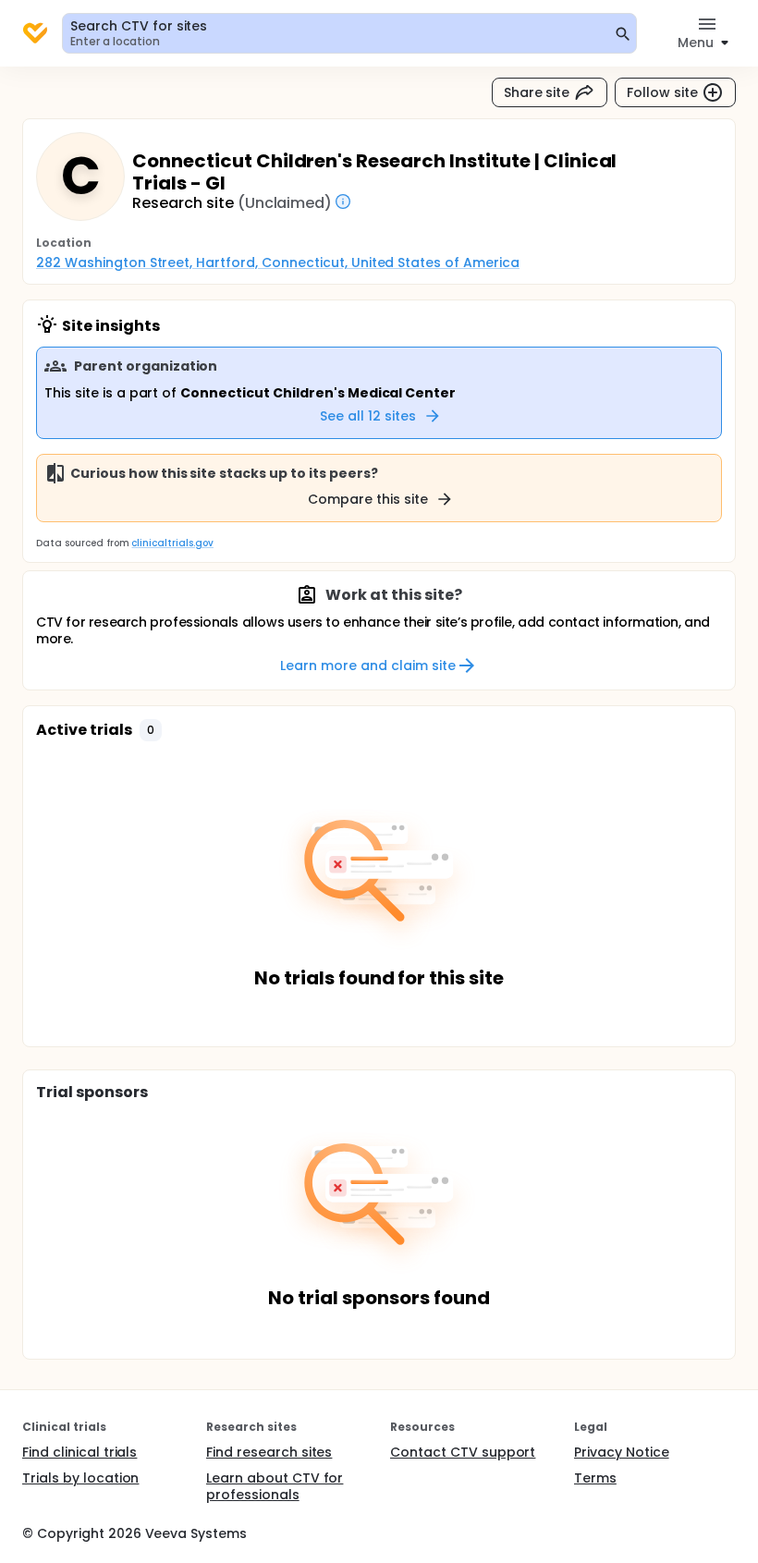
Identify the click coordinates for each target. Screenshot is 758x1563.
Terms (595, 1478)
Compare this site (368, 499)
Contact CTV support (462, 1452)
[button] (151, 730)
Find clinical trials (79, 1452)
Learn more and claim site (367, 665)
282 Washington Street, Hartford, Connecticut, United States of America (278, 262)
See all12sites (368, 416)
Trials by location (80, 1478)
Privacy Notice (621, 1452)
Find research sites (269, 1452)
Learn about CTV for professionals (274, 1486)
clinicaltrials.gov (172, 543)
